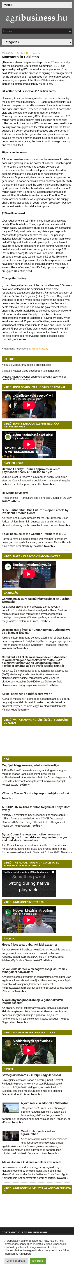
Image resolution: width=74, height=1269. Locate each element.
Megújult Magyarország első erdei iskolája (26, 364)
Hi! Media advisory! (15, 492)
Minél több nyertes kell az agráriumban (38, 1133)
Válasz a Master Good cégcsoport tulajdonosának (31, 370)
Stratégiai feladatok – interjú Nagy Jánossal (31, 1075)
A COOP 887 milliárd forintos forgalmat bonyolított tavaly (36, 809)
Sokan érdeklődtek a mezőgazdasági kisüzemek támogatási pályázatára (34, 970)
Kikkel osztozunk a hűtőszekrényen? (27, 693)
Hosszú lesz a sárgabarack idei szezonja (29, 944)
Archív (20, 53)
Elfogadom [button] (37, 1260)
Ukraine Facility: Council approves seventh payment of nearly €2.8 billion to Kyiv (34, 378)
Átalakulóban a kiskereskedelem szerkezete (31, 1162)
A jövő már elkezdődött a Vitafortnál (45, 1103)
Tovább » (48, 484)
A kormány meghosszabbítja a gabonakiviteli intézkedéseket (32, 1001)
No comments (33, 53)
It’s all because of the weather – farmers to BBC (34, 533)
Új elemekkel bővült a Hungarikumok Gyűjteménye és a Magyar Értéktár (36, 631)
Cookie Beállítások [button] (16, 1260)
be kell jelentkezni (38, 348)
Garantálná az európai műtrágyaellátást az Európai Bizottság (36, 600)
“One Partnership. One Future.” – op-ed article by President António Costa (35, 512)
